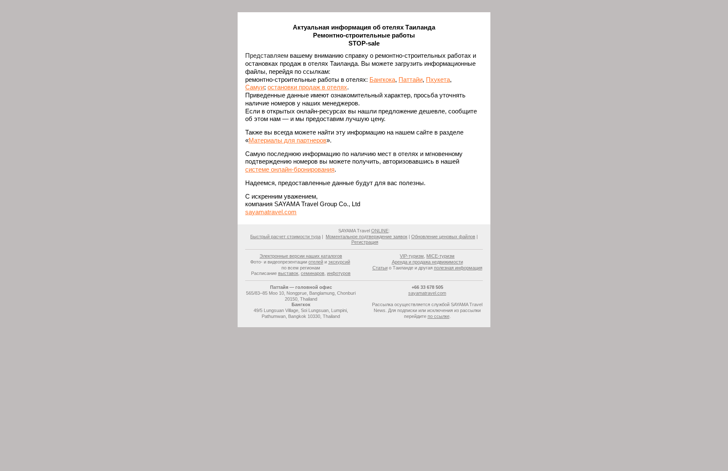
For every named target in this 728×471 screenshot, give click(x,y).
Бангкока (382, 79)
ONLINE (379, 230)
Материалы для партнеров (288, 140)
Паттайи (411, 79)
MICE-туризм (440, 255)
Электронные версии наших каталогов (301, 255)
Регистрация (364, 242)
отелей (315, 261)
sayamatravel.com (271, 211)
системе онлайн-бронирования (290, 169)
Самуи (254, 87)
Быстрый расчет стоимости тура (285, 236)
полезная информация (458, 267)
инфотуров (339, 273)
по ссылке (439, 316)
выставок (288, 273)
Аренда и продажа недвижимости (427, 261)
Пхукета (438, 79)
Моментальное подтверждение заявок (366, 236)
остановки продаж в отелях (307, 87)
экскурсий (339, 261)
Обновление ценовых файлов (443, 236)
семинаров (312, 273)
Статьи (380, 267)
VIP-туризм (412, 255)
